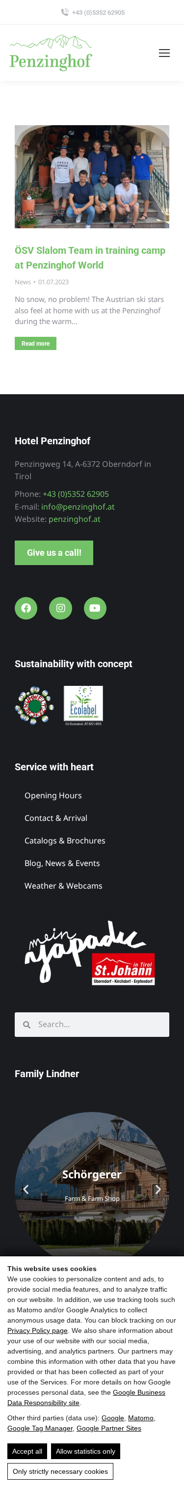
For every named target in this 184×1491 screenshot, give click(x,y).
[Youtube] (95, 608)
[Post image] (92, 176)
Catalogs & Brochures (65, 840)
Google (113, 1418)
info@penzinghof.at (78, 506)
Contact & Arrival (56, 818)
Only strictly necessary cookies (60, 1471)
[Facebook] (26, 608)
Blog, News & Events (62, 863)
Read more (36, 343)
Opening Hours (53, 795)
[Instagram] (60, 608)
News (23, 281)
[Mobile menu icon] (164, 53)
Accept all (27, 1451)
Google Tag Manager (40, 1428)
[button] (26, 1189)
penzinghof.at (75, 519)
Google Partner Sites (109, 1428)
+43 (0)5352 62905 (98, 12)
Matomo (141, 1418)
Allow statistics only (85, 1451)
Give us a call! (54, 552)
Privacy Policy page (37, 1330)
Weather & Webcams (64, 885)
